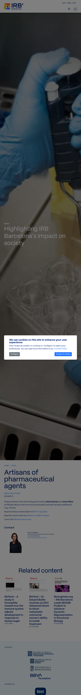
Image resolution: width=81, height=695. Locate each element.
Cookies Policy (60, 349)
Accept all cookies (63, 354)
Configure (14, 354)
